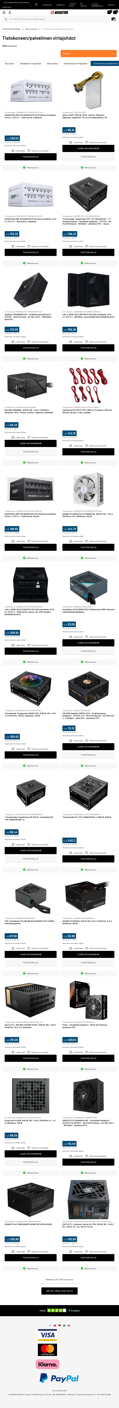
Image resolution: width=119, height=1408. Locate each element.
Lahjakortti (60, 5)
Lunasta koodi (72, 5)
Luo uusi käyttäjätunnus (97, 5)
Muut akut (9, 63)
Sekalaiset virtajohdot (30, 63)
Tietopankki (47, 5)
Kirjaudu (111, 5)
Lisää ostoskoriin (88, 148)
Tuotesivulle (31, 156)
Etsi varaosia (83, 5)
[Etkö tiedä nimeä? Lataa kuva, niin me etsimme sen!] (114, 19)
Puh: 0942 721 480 (104, 1394)
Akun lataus (52, 63)
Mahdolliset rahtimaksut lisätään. (15, 145)
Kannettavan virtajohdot (76, 63)
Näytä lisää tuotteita (59, 1291)
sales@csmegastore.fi (86, 1394)
